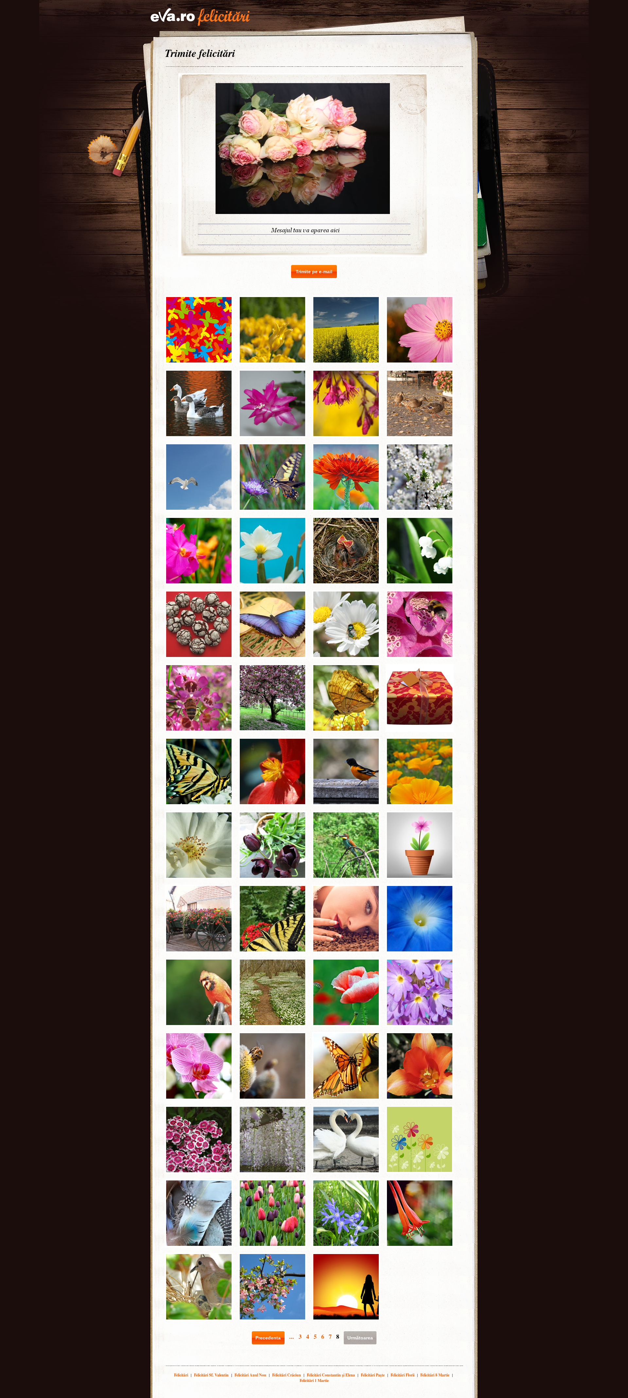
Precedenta (268, 1337)
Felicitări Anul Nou (250, 1375)
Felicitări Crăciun (286, 1375)
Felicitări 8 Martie (434, 1375)
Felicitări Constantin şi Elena (331, 1375)
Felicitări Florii (402, 1375)
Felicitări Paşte (373, 1375)
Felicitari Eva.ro (200, 17)
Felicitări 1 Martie (314, 1380)
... (291, 1336)
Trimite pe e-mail (314, 271)
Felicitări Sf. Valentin (211, 1375)
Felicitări (181, 1375)
